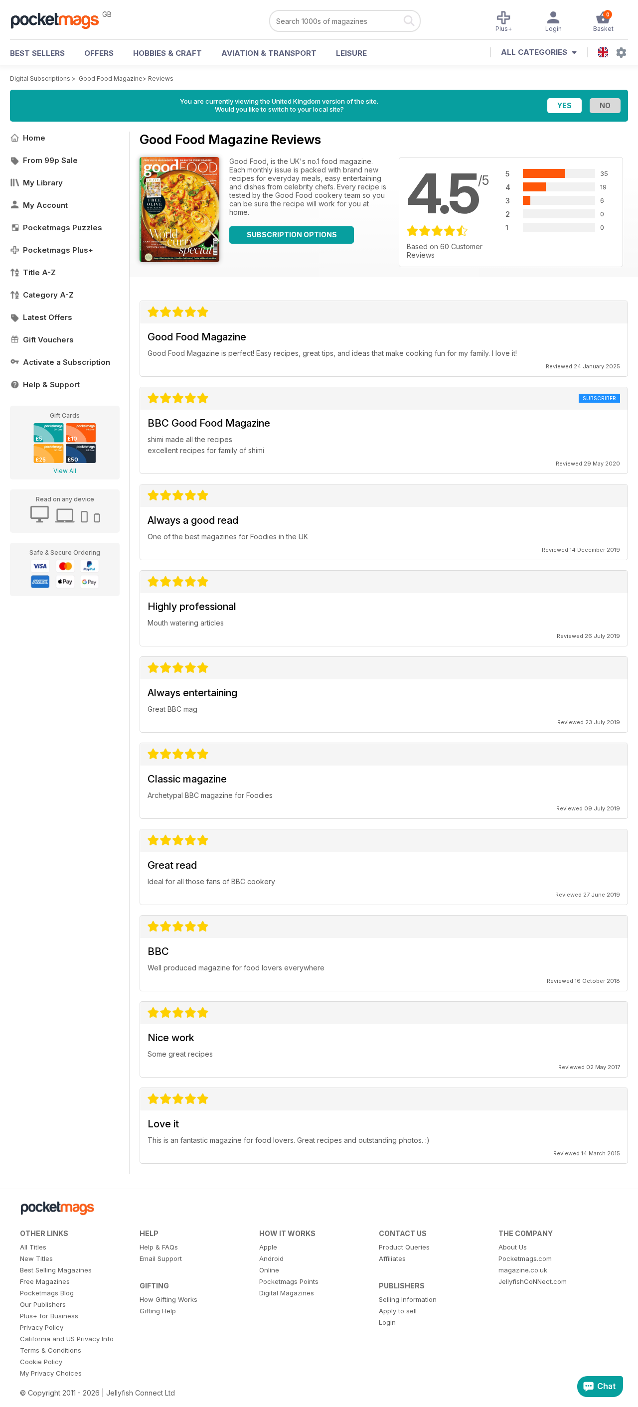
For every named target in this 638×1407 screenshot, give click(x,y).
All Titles (33, 1247)
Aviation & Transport (269, 53)
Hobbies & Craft (167, 53)
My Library (43, 182)
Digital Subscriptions (40, 78)
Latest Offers (47, 317)
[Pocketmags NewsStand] (60, 20)
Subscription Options (292, 234)
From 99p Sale (50, 160)
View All (64, 470)
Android (271, 1258)
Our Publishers (43, 1304)
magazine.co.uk (522, 1270)
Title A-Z (39, 272)
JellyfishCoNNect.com (532, 1281)
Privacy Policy (41, 1327)
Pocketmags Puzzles (62, 227)
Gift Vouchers (48, 339)
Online (269, 1270)
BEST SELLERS (37, 53)
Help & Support (51, 384)
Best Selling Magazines (56, 1270)
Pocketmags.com (525, 1258)
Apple (268, 1247)
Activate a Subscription (66, 362)
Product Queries (404, 1247)
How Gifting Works (168, 1299)
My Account (45, 205)
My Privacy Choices (51, 1373)
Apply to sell (398, 1311)
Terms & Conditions (50, 1350)
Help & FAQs (159, 1247)
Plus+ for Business (49, 1316)
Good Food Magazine (111, 78)
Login (387, 1322)
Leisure (351, 53)
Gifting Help (158, 1311)
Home (34, 138)
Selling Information (408, 1299)
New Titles (36, 1258)
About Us (512, 1247)
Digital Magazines (286, 1293)
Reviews (160, 78)
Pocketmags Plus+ (58, 250)
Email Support (161, 1258)
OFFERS (99, 53)
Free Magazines (45, 1281)
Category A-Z (48, 295)
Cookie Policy (41, 1362)
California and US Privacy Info (67, 1339)
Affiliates (392, 1258)
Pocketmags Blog (47, 1293)
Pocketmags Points (289, 1281)
